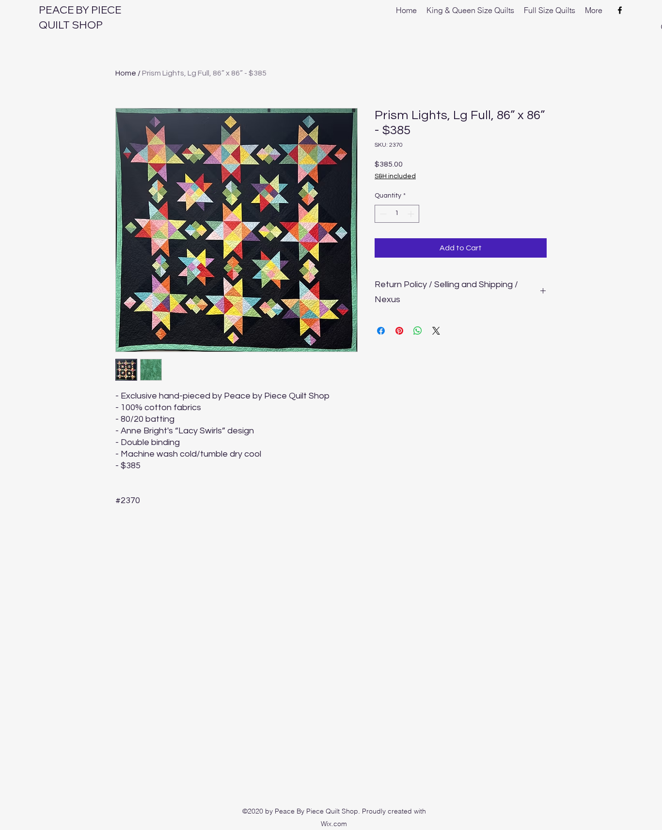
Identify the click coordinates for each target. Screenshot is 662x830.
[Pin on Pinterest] (399, 331)
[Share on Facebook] (381, 331)
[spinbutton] (397, 213)
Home (125, 73)
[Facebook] (620, 10)
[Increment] (412, 213)
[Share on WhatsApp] (418, 331)
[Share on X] (436, 331)
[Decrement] (382, 213)
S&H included (395, 176)
